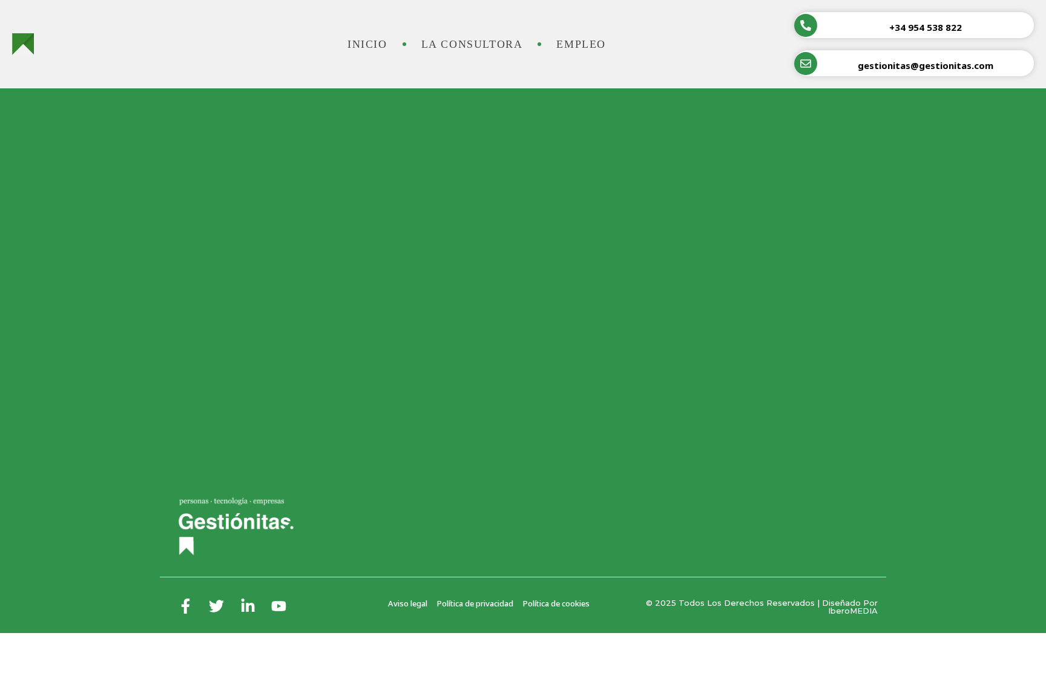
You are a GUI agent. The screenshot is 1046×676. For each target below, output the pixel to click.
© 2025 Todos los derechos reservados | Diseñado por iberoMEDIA (762, 606)
